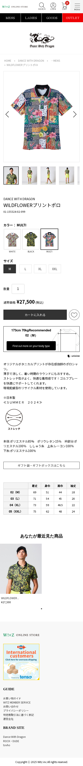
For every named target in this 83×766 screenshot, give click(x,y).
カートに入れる (35, 315)
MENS (10, 18)
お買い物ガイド (12, 698)
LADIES (31, 18)
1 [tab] (41, 609)
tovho (6, 745)
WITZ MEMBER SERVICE (17, 702)
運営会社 (8, 719)
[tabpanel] (21, 574)
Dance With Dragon (14, 736)
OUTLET (73, 18)
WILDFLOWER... (10, 598)
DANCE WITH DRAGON (31, 60)
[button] (8, 112)
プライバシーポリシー (16, 710)
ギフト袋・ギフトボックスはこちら (41, 465)
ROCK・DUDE (11, 741)
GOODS (51, 18)
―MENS (55, 60)
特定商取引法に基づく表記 (18, 714)
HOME (7, 60)
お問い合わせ (11, 706)
